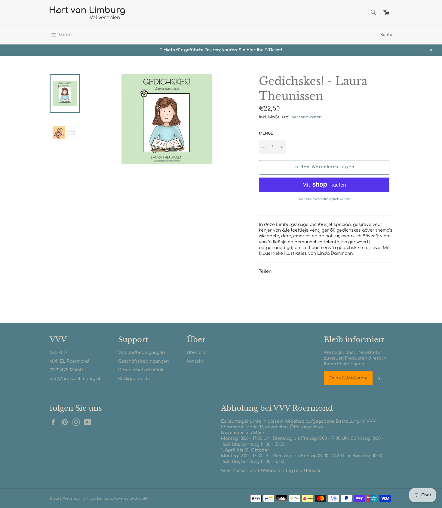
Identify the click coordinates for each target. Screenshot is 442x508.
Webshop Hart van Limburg (87, 498)
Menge (266, 133)
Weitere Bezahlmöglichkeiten (324, 199)
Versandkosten (307, 117)
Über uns (197, 352)
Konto (386, 35)
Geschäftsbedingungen (143, 361)
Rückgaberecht (134, 378)
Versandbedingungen (141, 352)
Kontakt (195, 361)
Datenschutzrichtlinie (141, 370)
